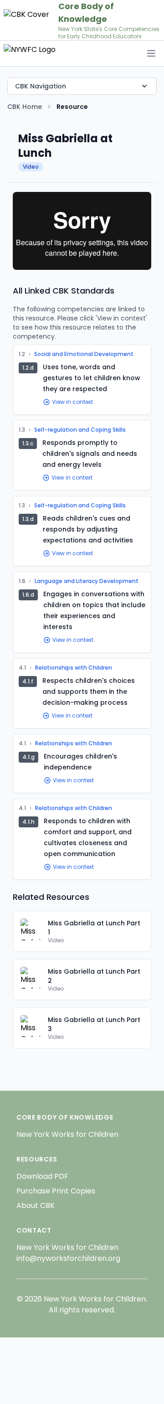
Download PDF (42, 1176)
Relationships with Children (73, 667)
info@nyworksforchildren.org (68, 1258)
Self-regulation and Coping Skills (80, 430)
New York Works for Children (67, 1134)
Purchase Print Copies (55, 1191)
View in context (72, 402)
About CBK (35, 1205)
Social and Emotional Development (83, 354)
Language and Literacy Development (86, 581)
